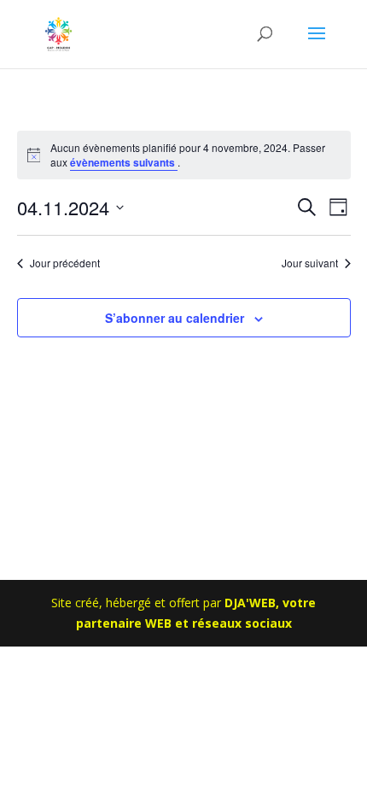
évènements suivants (124, 162)
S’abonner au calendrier (174, 317)
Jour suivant (310, 263)
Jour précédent (65, 263)
